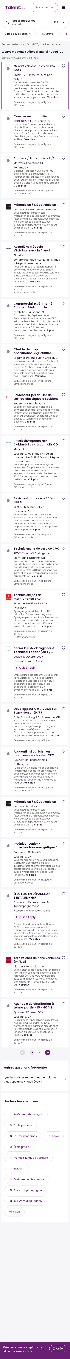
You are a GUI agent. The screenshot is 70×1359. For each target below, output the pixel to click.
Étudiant (19, 1168)
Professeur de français (28, 1114)
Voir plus (52, 97)
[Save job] (63, 66)
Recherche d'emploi (12, 44)
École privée (21, 1147)
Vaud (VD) (33, 44)
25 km (57, 22)
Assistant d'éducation (28, 1201)
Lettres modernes (25, 1136)
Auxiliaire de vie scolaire (29, 1179)
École (55, 1136)
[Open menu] (63, 7)
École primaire (23, 1125)
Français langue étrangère (31, 1158)
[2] (47, 1052)
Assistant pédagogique (28, 1190)
